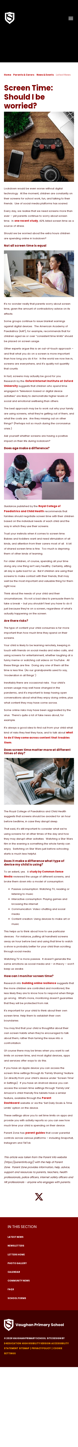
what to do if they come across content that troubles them (38, 737)
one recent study (26, 221)
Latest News (63, 74)
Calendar (14, 1272)
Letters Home (16, 1254)
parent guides (35, 1133)
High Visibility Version (36, 1343)
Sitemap (24, 1348)
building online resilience (39, 983)
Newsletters (16, 1245)
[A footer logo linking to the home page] (8, 1325)
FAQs (11, 1289)
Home (7, 74)
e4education (12, 1343)
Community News (19, 1280)
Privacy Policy (41, 1348)
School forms (17, 1298)
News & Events (45, 74)
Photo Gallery (17, 1263)
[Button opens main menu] (71, 18)
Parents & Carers (23, 74)
